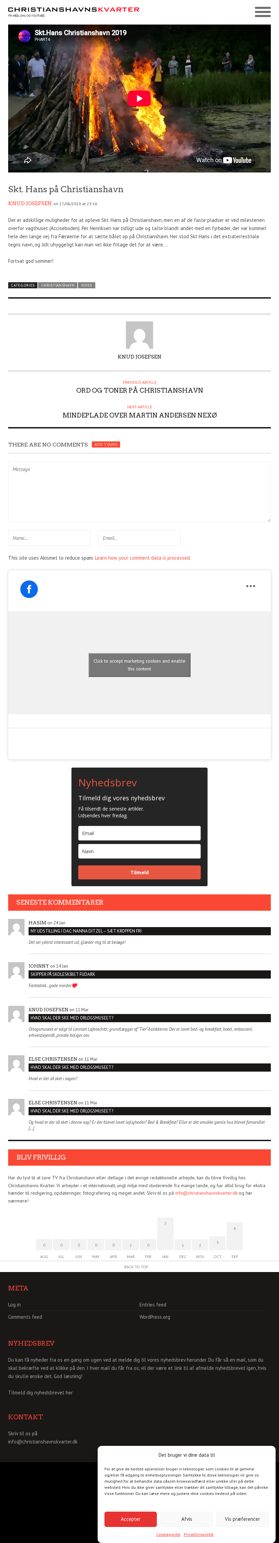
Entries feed (153, 1304)
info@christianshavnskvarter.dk (206, 1193)
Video (87, 285)
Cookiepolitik (168, 1534)
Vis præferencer (242, 1519)
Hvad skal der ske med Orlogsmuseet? (72, 1018)
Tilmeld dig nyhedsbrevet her (40, 1392)
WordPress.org (155, 1317)
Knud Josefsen (30, 203)
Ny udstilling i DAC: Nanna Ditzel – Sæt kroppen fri (86, 931)
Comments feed (25, 1317)
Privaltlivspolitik (199, 1534)
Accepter (131, 1519)
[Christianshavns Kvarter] (74, 12)
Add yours (106, 444)
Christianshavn (58, 285)
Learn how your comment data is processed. (143, 558)
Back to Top (136, 1266)
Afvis (186, 1519)
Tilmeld (139, 872)
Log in (14, 1304)
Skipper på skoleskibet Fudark (63, 974)
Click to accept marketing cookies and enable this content (139, 665)
